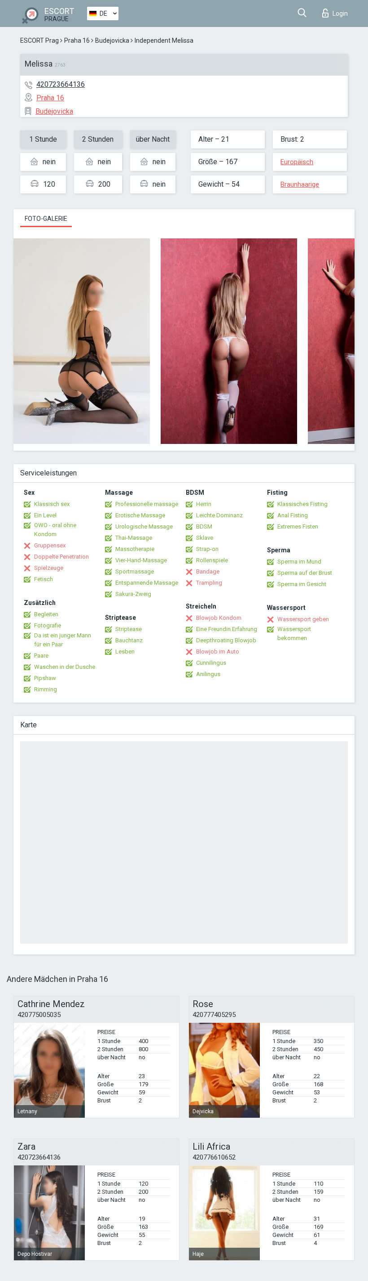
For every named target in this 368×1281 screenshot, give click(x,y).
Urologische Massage (144, 526)
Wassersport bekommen (294, 633)
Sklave (204, 537)
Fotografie (47, 625)
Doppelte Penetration (61, 556)
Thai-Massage (133, 537)
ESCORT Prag (39, 40)
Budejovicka (112, 40)
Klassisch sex (52, 504)
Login (340, 13)
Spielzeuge (48, 567)
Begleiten (46, 614)
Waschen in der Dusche (64, 666)
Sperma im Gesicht (301, 584)
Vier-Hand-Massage (141, 560)
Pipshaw (45, 678)
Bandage (207, 571)
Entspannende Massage (146, 582)
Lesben (125, 651)
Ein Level (45, 515)
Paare (41, 655)
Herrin (203, 504)
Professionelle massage (146, 504)
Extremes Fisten (297, 526)
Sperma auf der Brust (304, 572)
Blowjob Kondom (218, 617)
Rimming (45, 689)
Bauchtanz (129, 640)
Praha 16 (77, 40)
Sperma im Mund (299, 561)
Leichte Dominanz (219, 515)
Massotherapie (134, 549)
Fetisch (43, 579)
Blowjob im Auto (217, 651)
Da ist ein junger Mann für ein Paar (62, 640)
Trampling (209, 582)
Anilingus (208, 674)
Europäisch (296, 162)
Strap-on (207, 549)
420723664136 (60, 84)
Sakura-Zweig (133, 594)
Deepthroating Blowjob (226, 640)
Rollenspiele (212, 560)
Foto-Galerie (46, 218)
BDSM (204, 526)
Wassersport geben (303, 619)
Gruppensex (50, 545)
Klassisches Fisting (302, 504)
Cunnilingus (211, 662)
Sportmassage (134, 571)
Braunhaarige (299, 184)
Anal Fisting (292, 515)
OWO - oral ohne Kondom (55, 529)
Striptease (128, 629)
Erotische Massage (140, 515)
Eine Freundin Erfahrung (226, 629)
